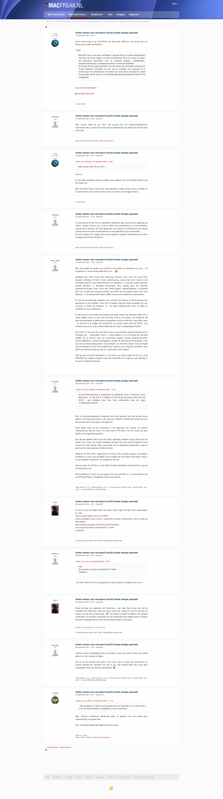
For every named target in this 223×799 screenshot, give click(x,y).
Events (79, 777)
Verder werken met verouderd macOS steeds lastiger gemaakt (106, 32)
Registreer (134, 14)
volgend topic (64, 747)
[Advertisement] (111, 762)
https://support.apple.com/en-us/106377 (92, 515)
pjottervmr (55, 553)
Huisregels (99, 777)
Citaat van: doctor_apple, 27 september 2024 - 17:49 (95, 389)
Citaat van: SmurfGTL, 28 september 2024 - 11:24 (94, 700)
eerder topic (54, 747)
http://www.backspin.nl (106, 141)
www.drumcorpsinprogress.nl (101, 737)
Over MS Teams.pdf (85, 93)
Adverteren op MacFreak (143, 777)
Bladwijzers (57, 777)
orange (55, 693)
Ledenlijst (69, 777)
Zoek (110, 14)
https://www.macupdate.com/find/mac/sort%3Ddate (97, 524)
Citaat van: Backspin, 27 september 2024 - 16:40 (94, 161)
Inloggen (120, 14)
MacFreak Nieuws (56, 14)
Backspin (56, 117)
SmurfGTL (55, 381)
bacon (55, 502)
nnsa (55, 33)
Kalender (88, 777)
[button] (78, 14)
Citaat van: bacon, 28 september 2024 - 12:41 (93, 561)
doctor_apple (55, 260)
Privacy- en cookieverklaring (118, 777)
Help (47, 777)
